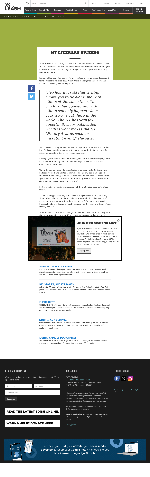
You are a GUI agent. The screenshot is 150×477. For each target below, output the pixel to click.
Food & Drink (71, 10)
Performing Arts (98, 10)
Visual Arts (112, 10)
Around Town (30, 10)
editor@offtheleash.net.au (78, 379)
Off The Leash (14, 7)
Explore (126, 10)
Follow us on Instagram (130, 379)
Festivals (57, 10)
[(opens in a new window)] (32, 411)
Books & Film (44, 10)
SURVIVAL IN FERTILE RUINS (55, 266)
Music (85, 10)
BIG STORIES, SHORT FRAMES (56, 284)
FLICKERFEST (47, 302)
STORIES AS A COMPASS (53, 320)
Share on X (123, 379)
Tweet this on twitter (31, 96)
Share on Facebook (31, 88)
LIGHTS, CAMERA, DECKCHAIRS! (57, 338)
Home (27, 3)
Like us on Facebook (117, 379)
